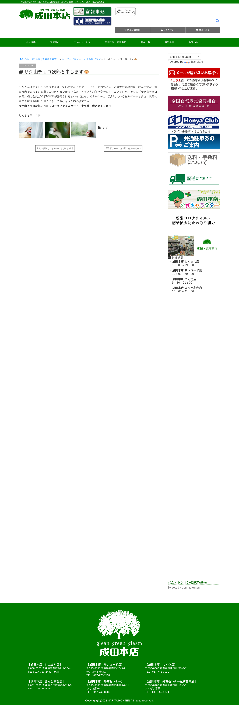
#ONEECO (176, 396)
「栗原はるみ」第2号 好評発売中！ (123, 148)
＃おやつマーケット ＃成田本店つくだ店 (192, 486)
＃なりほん (189, 326)
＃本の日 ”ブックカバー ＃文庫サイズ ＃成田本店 (199, 493)
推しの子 (175, 542)
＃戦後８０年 (177, 347)
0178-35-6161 (43, 688)
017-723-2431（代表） (48, 671)
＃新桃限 (194, 549)
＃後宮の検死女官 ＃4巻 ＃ (186, 403)
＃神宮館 (197, 361)
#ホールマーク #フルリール (185, 563)
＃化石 (173, 326)
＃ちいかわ (210, 417)
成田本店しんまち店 (180, 445)
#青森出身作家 (178, 514)
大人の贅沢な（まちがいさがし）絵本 (55, 148)
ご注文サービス (82, 42)
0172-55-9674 (160, 692)
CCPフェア (193, 368)
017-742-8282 (101, 692)
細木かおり (196, 459)
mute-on (209, 368)
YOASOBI (175, 368)
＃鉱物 (173, 340)
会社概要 (31, 42)
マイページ (168, 30)
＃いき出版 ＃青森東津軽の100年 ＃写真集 (194, 333)
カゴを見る (204, 30)
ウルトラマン (195, 438)
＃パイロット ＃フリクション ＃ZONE (192, 521)
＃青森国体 (176, 466)
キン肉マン (176, 570)
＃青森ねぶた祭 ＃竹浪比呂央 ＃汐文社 (192, 535)
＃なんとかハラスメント (183, 507)
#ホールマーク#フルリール (199, 542)
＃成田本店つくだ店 (198, 466)
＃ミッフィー (177, 459)
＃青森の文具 (177, 549)
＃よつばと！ (192, 354)
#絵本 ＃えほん (200, 514)
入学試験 (175, 375)
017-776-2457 (101, 675)
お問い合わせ (196, 42)
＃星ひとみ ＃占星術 (182, 382)
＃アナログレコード (204, 528)
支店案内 (54, 42)
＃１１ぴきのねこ (206, 445)
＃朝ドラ (175, 354)
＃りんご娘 (176, 312)
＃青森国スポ (177, 452)
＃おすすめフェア (179, 556)
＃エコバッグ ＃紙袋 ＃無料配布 (189, 319)
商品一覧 (145, 42)
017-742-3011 (160, 671)
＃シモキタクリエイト (182, 479)
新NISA (189, 375)
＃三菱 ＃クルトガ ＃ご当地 (186, 305)
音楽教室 (169, 42)
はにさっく (176, 438)
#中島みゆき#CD (179, 528)
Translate (197, 61)
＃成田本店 (196, 347)
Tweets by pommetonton (184, 587)
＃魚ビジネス (177, 410)
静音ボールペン (203, 556)
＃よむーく (206, 326)
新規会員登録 (133, 30)
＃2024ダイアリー (199, 500)
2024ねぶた (176, 424)
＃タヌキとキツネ (192, 340)
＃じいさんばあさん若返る (184, 417)
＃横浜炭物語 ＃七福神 (183, 472)
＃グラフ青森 (177, 500)
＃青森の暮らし (178, 361)
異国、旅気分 (197, 452)
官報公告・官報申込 (115, 42)
